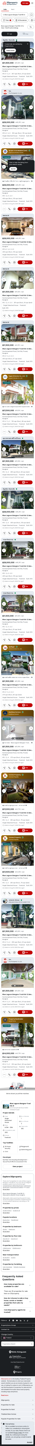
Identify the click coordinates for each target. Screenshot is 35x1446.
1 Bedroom (12, 1229)
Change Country (7, 1334)
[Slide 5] (20, 117)
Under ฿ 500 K (7, 1210)
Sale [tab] (5, 9)
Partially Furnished (19, 1267)
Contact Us (5, 1329)
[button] (17, 1166)
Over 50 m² (14, 1239)
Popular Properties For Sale (10, 1419)
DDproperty (5, 1400)
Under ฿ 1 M (16, 1210)
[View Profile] (17, 40)
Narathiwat (14, 1220)
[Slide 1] (12, 57)
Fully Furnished (7, 1267)
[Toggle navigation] (32, 3)
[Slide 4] (17, 57)
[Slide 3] (15, 57)
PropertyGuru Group (8, 1325)
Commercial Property (16, 1187)
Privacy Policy (18, 1433)
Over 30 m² (6, 1239)
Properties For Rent (8, 1409)
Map (26, 34)
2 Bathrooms (7, 1248)
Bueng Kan (6, 1220)
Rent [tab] (12, 9)
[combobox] (16, 15)
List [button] (11, 34)
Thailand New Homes (8, 1414)
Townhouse (27, 1186)
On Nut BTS (6, 1257)
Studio (5, 1229)
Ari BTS (13, 1257)
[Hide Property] (26, 98)
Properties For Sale (7, 1405)
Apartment (6, 1187)
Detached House (18, 1186)
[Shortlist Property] (30, 44)
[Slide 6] (20, 57)
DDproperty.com (6, 1379)
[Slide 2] (14, 57)
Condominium (7, 1186)
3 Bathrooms (17, 1248)
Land (27, 1187)
